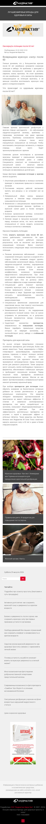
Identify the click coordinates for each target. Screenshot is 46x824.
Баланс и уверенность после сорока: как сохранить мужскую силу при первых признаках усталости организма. (21, 619)
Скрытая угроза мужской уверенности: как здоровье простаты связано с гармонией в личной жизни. (22, 647)
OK (23, 579)
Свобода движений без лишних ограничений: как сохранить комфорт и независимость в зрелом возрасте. (22, 633)
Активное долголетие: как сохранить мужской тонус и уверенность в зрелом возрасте (20, 605)
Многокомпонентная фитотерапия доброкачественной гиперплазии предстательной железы (18, 674)
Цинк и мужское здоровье (15, 713)
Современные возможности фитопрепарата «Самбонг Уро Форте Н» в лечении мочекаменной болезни (22, 688)
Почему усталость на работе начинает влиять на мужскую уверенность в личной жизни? (21, 660)
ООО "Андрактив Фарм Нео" (22, 807)
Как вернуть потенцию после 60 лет (18, 46)
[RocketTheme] (23, 801)
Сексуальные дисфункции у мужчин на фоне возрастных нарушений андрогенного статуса (22, 702)
